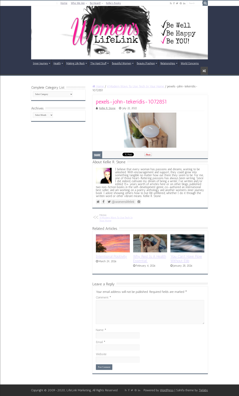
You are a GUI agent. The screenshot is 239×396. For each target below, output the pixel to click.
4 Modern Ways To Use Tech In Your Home (135, 86)
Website (101, 354)
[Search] (205, 3)
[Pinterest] (180, 3)
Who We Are (78, 3)
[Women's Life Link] (119, 32)
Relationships (167, 63)
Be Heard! (95, 3)
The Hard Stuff (98, 63)
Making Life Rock (75, 63)
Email (100, 342)
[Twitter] (177, 3)
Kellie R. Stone (107, 108)
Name (101, 330)
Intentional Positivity (111, 256)
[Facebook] (174, 3)
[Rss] (171, 3)
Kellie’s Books (113, 3)
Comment (103, 297)
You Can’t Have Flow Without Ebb (186, 258)
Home (64, 3)
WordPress (167, 390)
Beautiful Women (121, 63)
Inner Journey (40, 63)
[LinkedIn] (184, 3)
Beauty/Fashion (146, 63)
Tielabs (203, 390)
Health (57, 63)
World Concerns (190, 63)
